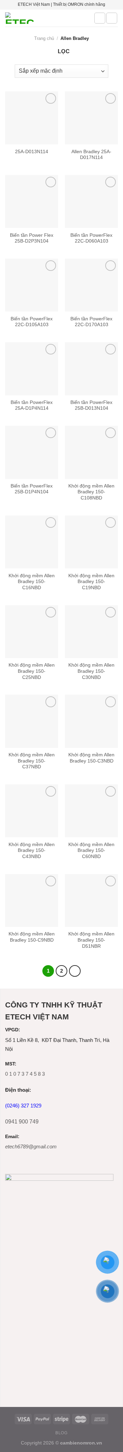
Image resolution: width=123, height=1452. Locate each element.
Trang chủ (44, 38)
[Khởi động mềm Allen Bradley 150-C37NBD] (31, 721)
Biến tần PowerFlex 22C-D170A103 (91, 322)
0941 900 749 (22, 1121)
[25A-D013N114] (31, 117)
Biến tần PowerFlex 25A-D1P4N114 (32, 405)
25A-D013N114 (31, 151)
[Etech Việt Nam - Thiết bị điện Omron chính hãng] (44, 18)
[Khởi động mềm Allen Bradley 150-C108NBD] (91, 452)
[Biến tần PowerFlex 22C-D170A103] (91, 285)
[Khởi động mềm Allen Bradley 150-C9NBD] (31, 900)
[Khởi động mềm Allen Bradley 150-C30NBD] (91, 631)
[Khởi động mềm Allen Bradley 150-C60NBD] (91, 810)
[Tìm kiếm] (99, 18)
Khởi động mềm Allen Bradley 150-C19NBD (91, 581)
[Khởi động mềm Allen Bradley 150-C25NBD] (31, 631)
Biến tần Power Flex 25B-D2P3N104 (31, 238)
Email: (12, 1136)
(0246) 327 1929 (23, 1105)
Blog (61, 1433)
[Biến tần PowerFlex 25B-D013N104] (91, 368)
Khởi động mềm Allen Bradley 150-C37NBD (32, 760)
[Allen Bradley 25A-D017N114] (91, 117)
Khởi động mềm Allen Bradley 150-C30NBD (91, 671)
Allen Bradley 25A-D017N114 (91, 154)
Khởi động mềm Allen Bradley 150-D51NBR (91, 939)
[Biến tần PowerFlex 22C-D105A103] (31, 285)
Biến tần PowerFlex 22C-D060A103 (91, 238)
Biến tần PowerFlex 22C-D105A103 (32, 322)
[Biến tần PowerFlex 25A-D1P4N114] (31, 368)
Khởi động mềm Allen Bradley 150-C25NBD (32, 671)
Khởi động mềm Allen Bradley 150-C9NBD (32, 937)
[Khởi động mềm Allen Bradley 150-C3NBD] (91, 721)
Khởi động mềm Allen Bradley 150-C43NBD (32, 850)
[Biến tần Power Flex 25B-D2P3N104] (31, 201)
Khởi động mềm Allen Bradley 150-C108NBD (91, 491)
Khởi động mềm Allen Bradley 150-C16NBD (32, 581)
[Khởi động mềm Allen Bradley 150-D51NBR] (91, 900)
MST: (10, 1063)
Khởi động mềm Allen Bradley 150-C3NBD (91, 758)
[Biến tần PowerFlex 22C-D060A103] (91, 201)
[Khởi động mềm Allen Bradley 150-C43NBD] (31, 810)
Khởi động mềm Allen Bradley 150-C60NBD (91, 850)
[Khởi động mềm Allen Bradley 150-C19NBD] (91, 542)
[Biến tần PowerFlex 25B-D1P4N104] (31, 452)
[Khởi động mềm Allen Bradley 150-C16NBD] (31, 542)
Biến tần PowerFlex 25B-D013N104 (91, 405)
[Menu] (111, 18)
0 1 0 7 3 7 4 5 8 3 (25, 1074)
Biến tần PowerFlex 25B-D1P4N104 (32, 489)
